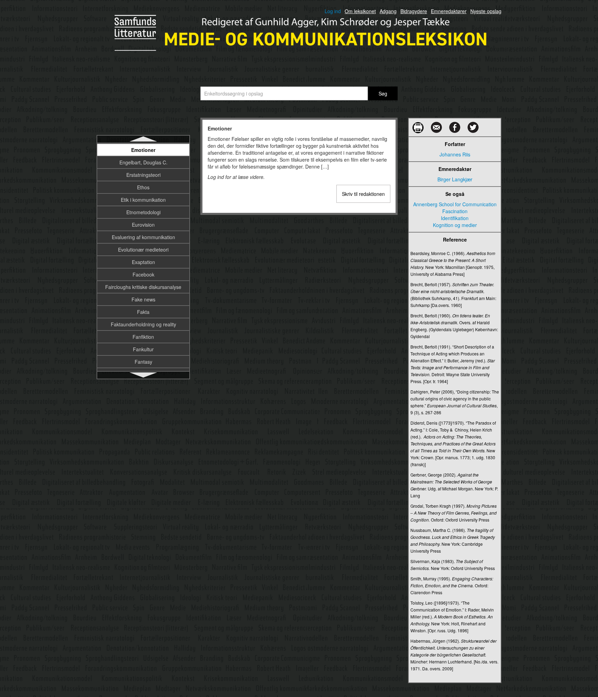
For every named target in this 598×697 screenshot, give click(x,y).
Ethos (143, 187)
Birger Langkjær (454, 179)
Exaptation (143, 262)
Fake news (143, 299)
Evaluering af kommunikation (143, 237)
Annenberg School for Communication (455, 204)
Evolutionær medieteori (143, 249)
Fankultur (143, 349)
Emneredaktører (448, 11)
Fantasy (143, 361)
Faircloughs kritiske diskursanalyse (143, 286)
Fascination (455, 211)
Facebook (143, 274)
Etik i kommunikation (143, 199)
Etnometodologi (143, 212)
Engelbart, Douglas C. (143, 162)
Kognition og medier (455, 224)
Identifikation (455, 218)
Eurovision (143, 224)
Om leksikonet (360, 11)
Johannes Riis (455, 154)
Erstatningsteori (143, 174)
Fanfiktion (143, 336)
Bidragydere (413, 11)
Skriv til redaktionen (363, 193)
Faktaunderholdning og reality (143, 324)
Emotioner (143, 149)
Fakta (143, 311)
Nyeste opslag (485, 11)
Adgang (388, 11)
